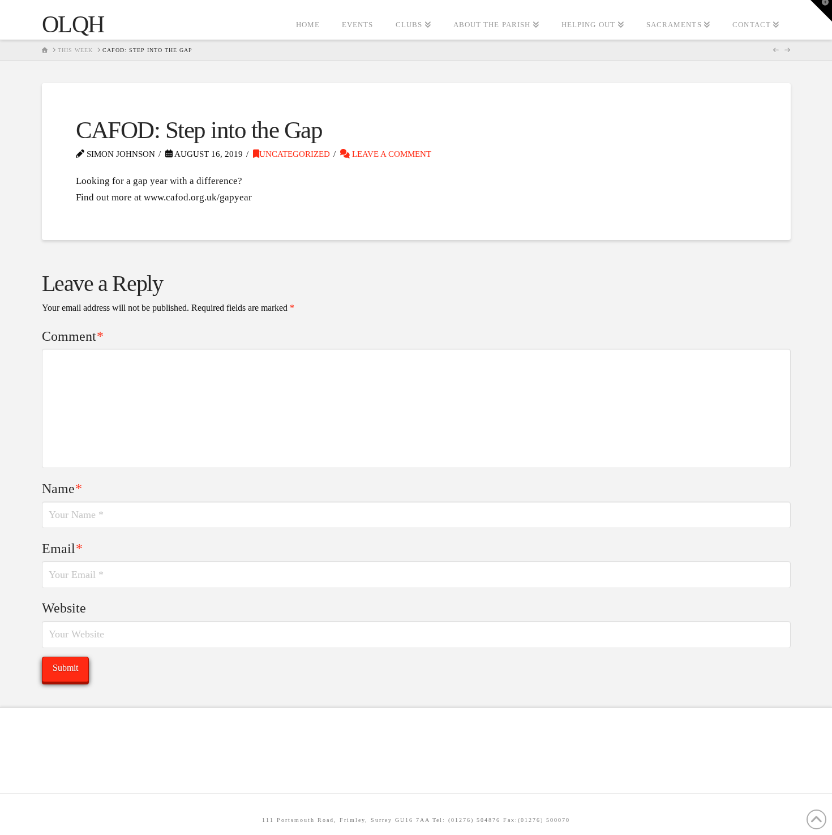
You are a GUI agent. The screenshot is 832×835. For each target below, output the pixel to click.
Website (64, 608)
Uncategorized (294, 154)
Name (62, 488)
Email (62, 548)
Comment (73, 336)
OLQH (73, 24)
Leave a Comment (390, 154)
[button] (821, 11)
